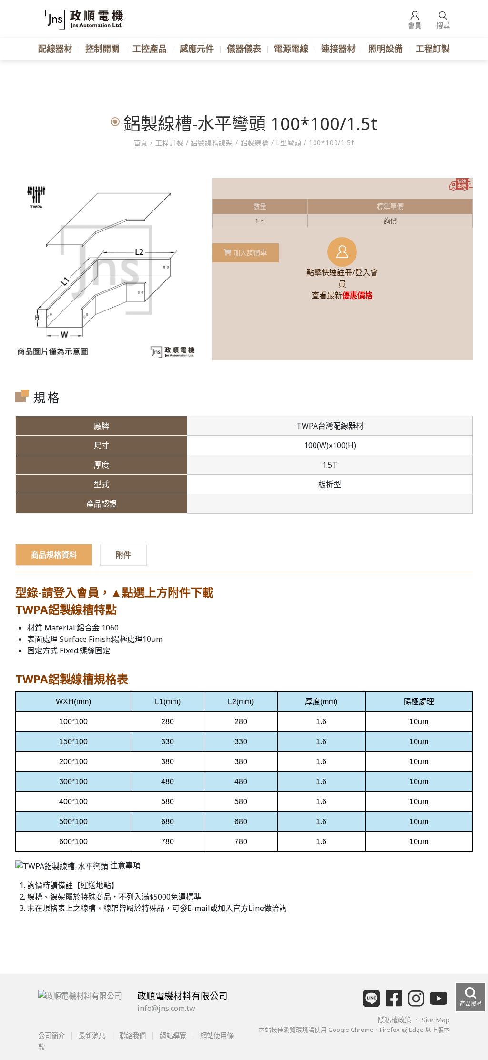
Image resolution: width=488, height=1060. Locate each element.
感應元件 (197, 48)
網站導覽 (173, 1035)
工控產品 (149, 48)
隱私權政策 (395, 1019)
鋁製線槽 (254, 142)
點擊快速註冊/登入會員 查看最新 (342, 283)
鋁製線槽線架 (211, 142)
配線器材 (55, 48)
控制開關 (102, 48)
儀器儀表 (244, 48)
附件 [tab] (123, 555)
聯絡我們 (132, 1035)
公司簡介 (52, 1035)
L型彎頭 (289, 142)
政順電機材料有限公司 (182, 995)
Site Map (436, 1019)
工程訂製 (433, 48)
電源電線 (291, 48)
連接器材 (338, 48)
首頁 (142, 142)
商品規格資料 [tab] (54, 555)
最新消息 (92, 1035)
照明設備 (385, 48)
